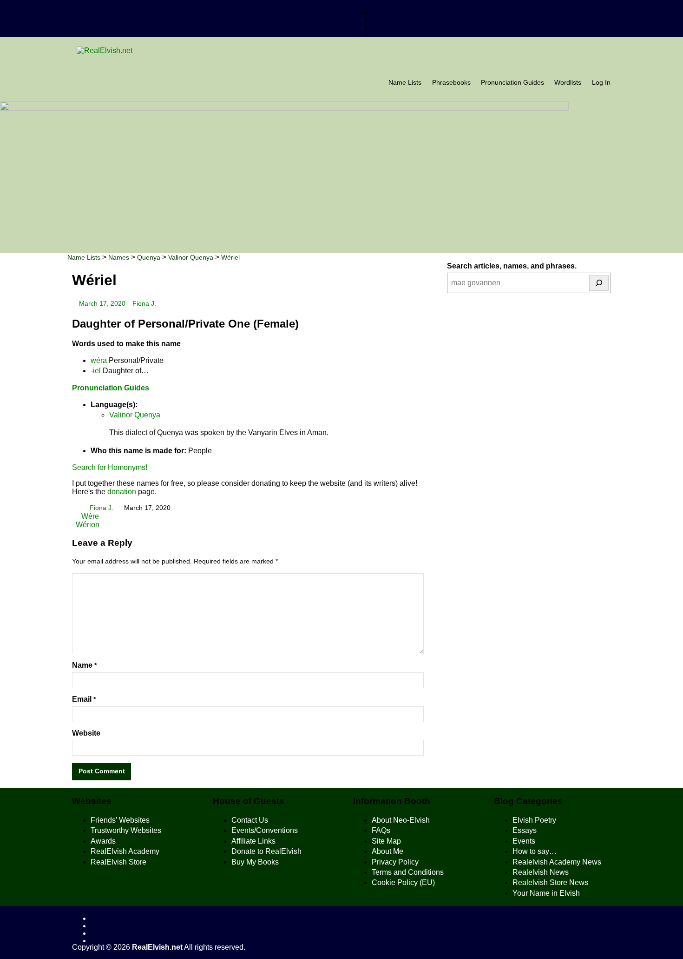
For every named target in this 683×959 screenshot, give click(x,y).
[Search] (599, 283)
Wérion (87, 525)
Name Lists (404, 82)
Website (86, 733)
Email (84, 699)
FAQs (381, 830)
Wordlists (567, 82)
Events (523, 841)
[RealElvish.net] (341, 51)
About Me (387, 851)
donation (121, 492)
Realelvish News (540, 872)
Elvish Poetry (534, 820)
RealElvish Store (118, 862)
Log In (601, 82)
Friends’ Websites (120, 820)
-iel (96, 371)
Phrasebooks (451, 82)
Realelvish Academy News (556, 862)
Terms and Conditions (408, 872)
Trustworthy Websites (126, 830)
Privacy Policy (395, 862)
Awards (103, 841)
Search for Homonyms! (109, 467)
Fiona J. (144, 303)
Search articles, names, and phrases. (512, 266)
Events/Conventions (264, 830)
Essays (524, 830)
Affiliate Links (253, 841)
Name (84, 665)
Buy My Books (255, 862)
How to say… (534, 851)
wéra (99, 360)
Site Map (386, 841)
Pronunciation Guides (512, 82)
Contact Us (249, 820)
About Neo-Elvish (401, 820)
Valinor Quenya (134, 415)
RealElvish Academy (125, 851)
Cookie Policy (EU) (403, 882)
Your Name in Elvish (546, 893)
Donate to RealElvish (266, 851)
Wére (89, 516)
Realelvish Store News (550, 882)
